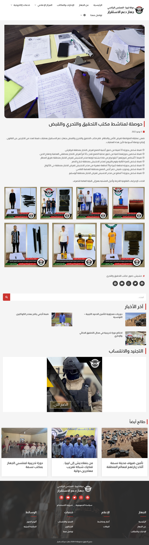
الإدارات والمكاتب (138, 531)
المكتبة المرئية (30, 526)
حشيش (138, 276)
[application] (36, 5)
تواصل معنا (68, 531)
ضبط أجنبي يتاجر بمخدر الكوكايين (32, 314)
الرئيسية (142, 521)
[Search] (6, 297)
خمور (130, 276)
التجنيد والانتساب (65, 521)
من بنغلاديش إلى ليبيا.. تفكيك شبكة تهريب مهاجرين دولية (78, 467)
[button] (142, 283)
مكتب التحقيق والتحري (116, 276)
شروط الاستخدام (65, 505)
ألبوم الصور (32, 521)
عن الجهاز (141, 526)
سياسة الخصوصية (84, 505)
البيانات (106, 526)
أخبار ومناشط (103, 521)
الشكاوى (69, 526)
